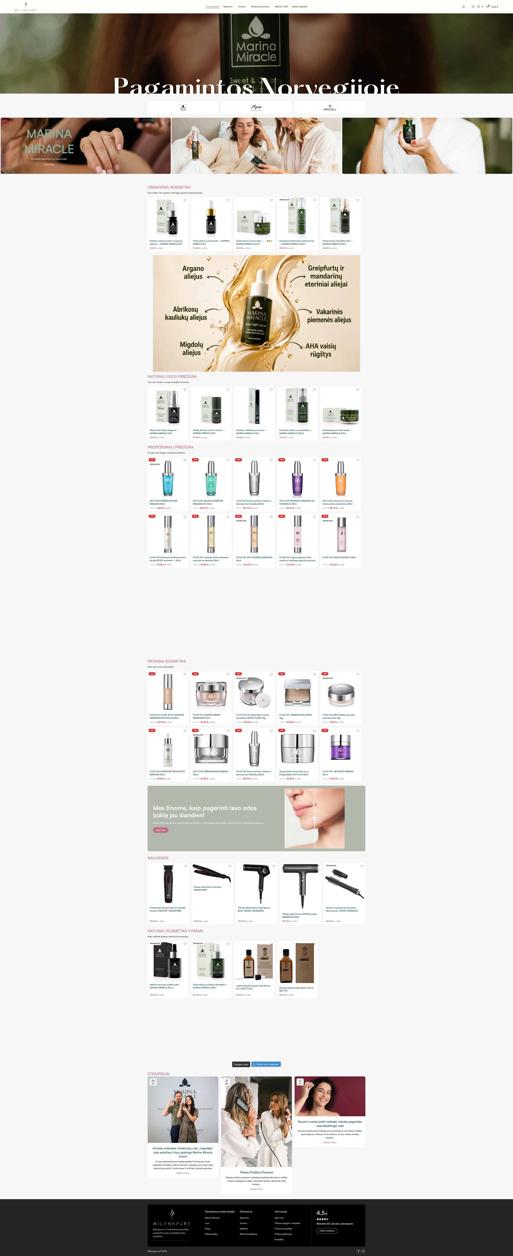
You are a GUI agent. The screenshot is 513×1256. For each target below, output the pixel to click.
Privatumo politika (283, 1228)
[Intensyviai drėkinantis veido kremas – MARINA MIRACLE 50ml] (297, 217)
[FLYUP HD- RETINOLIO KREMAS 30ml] (340, 748)
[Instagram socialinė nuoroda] (363, 1251)
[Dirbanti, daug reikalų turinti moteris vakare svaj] (344, 1022)
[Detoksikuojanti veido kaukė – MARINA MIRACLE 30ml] (340, 407)
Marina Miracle (212, 1217)
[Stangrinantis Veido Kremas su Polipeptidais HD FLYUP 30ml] (297, 748)
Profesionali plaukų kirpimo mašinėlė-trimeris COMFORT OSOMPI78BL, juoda (168, 910)
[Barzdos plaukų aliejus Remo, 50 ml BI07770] (297, 963)
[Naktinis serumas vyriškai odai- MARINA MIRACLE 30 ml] (168, 961)
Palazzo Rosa (211, 1234)
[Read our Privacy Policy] (291, 649)
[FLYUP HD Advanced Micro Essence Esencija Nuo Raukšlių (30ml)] (254, 477)
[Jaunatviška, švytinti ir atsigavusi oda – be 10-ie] (256, 1022)
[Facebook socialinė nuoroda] (359, 1251)
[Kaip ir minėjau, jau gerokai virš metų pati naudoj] (344, 1047)
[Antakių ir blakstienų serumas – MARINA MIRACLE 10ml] (254, 407)
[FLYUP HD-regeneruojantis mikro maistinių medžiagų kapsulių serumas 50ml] (297, 534)
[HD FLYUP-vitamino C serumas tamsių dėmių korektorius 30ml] (340, 477)
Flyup (207, 1228)
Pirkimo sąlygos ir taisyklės (287, 1223)
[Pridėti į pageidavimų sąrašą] (185, 200)
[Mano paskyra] (463, 6)
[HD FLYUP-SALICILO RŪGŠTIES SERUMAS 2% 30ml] (211, 477)
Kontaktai (279, 1239)
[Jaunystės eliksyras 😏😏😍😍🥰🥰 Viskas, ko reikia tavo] (300, 1047)
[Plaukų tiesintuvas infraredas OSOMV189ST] (212, 873)
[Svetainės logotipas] (25, 6)
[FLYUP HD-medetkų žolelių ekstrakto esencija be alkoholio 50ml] (211, 534)
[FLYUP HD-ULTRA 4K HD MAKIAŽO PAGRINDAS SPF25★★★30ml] (168, 691)
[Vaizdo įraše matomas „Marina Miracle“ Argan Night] (300, 1022)
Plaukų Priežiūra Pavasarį (256, 1172)
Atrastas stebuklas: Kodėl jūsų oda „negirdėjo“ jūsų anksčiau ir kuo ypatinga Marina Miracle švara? (183, 1152)
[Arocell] (330, 108)
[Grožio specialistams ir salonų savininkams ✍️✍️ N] (212, 1022)
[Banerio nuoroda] (86, 146)
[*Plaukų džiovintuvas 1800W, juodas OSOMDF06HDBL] (300, 887)
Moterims (244, 1217)
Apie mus (279, 1217)
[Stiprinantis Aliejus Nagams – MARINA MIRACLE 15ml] (168, 407)
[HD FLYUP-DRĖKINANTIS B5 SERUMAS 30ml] (168, 477)
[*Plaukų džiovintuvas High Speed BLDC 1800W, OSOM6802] (256, 884)
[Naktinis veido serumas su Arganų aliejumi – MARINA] (169, 1022)
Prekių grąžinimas (283, 1234)
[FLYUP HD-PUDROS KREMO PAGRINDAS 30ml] (211, 691)
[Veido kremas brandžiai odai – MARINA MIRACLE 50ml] (340, 217)
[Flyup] (256, 108)
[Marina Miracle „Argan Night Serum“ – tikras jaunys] (212, 1047)
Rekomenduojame (248, 1234)
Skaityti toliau (183, 1173)
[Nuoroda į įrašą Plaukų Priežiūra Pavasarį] (256, 1121)
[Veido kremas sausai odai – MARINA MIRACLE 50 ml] (254, 217)
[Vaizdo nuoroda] (171, 1217)
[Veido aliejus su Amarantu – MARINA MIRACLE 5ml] (211, 217)
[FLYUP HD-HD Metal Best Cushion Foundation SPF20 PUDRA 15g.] (254, 691)
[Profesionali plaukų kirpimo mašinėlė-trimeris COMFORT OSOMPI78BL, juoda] (168, 884)
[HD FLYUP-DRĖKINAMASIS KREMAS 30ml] (211, 748)
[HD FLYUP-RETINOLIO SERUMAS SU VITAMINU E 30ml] (297, 477)
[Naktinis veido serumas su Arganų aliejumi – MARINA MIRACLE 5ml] (168, 217)
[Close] (293, 590)
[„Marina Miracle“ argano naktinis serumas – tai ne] (169, 1047)
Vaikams (244, 1228)
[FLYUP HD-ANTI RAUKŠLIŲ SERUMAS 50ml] (254, 534)
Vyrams (243, 1223)
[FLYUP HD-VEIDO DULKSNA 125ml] (340, 534)
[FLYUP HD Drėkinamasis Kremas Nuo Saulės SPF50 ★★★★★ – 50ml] (168, 534)
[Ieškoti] (473, 6)
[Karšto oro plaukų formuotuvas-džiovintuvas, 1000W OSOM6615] (344, 884)
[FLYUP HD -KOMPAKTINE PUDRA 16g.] (297, 691)
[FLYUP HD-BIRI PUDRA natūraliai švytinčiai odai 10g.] (340, 691)
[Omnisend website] (256, 663)
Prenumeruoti (256, 635)
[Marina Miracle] (183, 108)
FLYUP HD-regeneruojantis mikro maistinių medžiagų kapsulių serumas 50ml (297, 560)
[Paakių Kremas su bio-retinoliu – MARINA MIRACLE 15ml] (211, 407)
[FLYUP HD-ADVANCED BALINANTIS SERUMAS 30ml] (168, 748)
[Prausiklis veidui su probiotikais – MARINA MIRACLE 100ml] (297, 407)
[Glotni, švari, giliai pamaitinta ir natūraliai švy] (256, 1047)
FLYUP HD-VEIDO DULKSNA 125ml (339, 557)
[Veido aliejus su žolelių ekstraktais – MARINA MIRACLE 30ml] (211, 961)
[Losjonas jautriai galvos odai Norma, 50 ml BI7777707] (254, 962)
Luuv (207, 1223)
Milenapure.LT (155, 1251)
